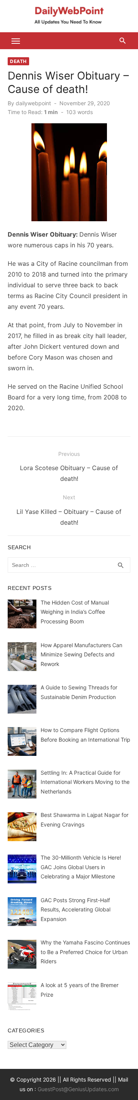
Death (18, 61)
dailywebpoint (33, 103)
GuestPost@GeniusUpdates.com (78, 1089)
